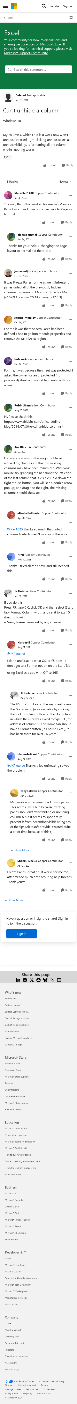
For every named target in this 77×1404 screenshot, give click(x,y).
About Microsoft (13, 1329)
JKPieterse (21, 591)
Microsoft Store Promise (17, 1102)
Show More (22, 850)
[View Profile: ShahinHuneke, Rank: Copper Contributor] (11, 863)
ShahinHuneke (27, 861)
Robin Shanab (23, 405)
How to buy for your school (18, 1154)
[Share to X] (32, 979)
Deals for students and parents (20, 1167)
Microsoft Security (14, 1199)
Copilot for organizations (17, 1018)
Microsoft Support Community (26, 53)
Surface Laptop (12, 1005)
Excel (10, 17)
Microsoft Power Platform (17, 1219)
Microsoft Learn (13, 1271)
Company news (12, 1336)
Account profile (12, 1063)
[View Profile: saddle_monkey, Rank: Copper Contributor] (8, 320)
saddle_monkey (25, 317)
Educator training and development (22, 1161)
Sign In (67, 6)
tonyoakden (29, 791)
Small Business (12, 1239)
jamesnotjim (22, 271)
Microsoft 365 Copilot (15, 1232)
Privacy (44, 1385)
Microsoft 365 (12, 1213)
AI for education (13, 1174)
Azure (8, 1258)
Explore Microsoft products (18, 1037)
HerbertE (23, 642)
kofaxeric (20, 359)
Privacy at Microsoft (15, 1343)
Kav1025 (20, 447)
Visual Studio (11, 1304)
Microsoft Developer (15, 1264)
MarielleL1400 (24, 193)
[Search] (43, 6)
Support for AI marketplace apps (21, 1278)
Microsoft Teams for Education (20, 1141)
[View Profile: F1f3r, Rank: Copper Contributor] (11, 557)
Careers (9, 1323)
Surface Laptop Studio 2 (17, 1011)
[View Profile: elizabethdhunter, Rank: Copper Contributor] (11, 515)
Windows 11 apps (13, 1044)
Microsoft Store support (17, 1076)
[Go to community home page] (14, 6)
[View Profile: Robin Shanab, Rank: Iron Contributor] (8, 408)
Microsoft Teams (13, 1226)
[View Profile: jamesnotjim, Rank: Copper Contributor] (8, 273)
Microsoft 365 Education (17, 1148)
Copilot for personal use (17, 1024)
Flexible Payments (14, 1109)
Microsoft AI (11, 1193)
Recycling (27, 1393)
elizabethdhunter (29, 513)
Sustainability (11, 1369)
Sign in (21, 933)
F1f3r (20, 555)
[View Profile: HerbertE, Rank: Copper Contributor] (11, 645)
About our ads (44, 1393)
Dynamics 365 (12, 1206)
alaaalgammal (27, 234)
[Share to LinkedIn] (18, 979)
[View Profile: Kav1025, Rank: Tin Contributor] (8, 449)
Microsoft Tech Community (18, 1284)
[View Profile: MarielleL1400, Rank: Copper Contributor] (8, 195)
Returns (9, 1083)
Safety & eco (11, 1393)
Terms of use (32, 1389)
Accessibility (11, 1362)
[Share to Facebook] (25, 979)
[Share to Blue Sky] (45, 979)
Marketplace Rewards (16, 1297)
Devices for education (15, 1135)
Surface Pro (10, 998)
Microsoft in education (16, 1128)
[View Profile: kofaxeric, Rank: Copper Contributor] (8, 361)
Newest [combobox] (65, 181)
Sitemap (9, 1385)
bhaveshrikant (27, 754)
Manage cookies (13, 1389)
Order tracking (12, 1089)
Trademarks (49, 1389)
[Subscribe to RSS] (52, 979)
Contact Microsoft (27, 1385)
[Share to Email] (59, 979)
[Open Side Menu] (5, 6)
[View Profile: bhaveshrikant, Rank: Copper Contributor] (11, 756)
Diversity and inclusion (16, 1356)
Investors (9, 1349)
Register (55, 6)
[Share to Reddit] (38, 979)
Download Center (13, 1070)
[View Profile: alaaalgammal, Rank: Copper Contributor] (11, 237)
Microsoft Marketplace (16, 1291)
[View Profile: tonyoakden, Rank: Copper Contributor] (14, 793)
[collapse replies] (38, 190)
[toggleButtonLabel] (71, 17)
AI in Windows (12, 1031)
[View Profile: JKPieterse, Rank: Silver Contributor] (8, 593)
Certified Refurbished (15, 1096)
